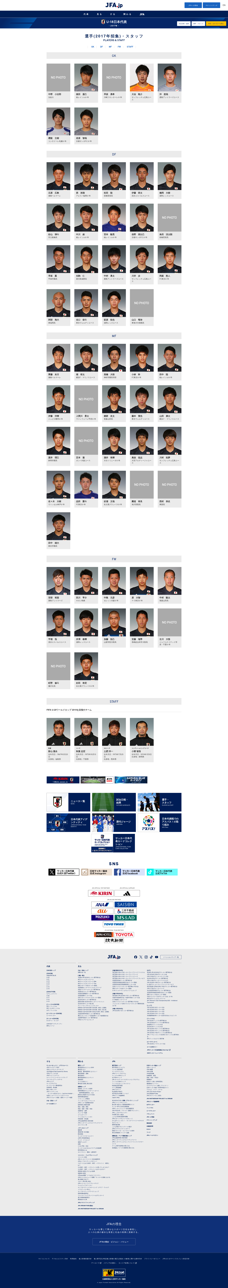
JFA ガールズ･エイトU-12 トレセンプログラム (126, 1079)
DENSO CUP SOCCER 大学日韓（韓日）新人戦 (92, 1009)
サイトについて (44, 1259)
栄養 (79, 1144)
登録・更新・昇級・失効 (85, 1109)
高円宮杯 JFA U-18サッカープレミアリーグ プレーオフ (128, 978)
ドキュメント (150, 1114)
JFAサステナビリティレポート (121, 1128)
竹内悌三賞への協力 (118, 1114)
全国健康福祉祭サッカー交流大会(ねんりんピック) (162, 1015)
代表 (86, 14)
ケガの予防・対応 (83, 1146)
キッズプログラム (52, 1083)
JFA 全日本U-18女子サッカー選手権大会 (159, 982)
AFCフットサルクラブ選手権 (155, 1038)
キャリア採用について (127, 1263)
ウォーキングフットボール (54, 1079)
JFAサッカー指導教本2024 (85, 1103)
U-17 (48, 985)
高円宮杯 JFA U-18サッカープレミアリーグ (125, 974)
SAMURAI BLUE (51, 975)
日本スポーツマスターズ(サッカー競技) (89, 997)
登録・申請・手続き (152, 1077)
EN (224, 5)
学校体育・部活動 (52, 1087)
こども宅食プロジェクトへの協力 (122, 1126)
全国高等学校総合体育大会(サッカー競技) (124, 982)
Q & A (148, 1129)
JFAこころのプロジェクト (119, 1112)
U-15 (48, 989)
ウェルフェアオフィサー (85, 1185)
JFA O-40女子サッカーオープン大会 (157, 976)
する (113, 14)
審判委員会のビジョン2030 (86, 1067)
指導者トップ (82, 1086)
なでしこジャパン (52, 994)
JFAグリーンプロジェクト (119, 1102)
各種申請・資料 (82, 1111)
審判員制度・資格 (83, 1073)
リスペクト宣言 (82, 1157)
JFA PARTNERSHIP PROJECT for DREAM (91, 1209)
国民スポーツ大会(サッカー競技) (87, 985)
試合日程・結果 (184, 23)
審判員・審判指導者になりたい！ (87, 1071)
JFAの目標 (150, 1071)
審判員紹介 (81, 1075)
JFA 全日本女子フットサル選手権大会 (158, 1022)
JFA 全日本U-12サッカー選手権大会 (123, 1010)
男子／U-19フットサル (53, 1008)
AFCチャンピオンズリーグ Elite (87, 981)
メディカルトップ (83, 1128)
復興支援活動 (116, 1124)
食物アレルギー (82, 1142)
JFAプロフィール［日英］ (154, 1095)
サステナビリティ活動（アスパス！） (158, 1085)
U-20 (48, 996)
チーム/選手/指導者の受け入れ (121, 1146)
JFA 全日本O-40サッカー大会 (155, 1007)
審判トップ (81, 1065)
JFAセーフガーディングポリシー (87, 1161)
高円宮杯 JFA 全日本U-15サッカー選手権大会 (125, 995)
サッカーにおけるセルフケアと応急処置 (89, 1148)
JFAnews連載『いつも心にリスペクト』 (90, 1175)
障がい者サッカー (52, 1089)
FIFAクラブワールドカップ (86, 1020)
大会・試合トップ (83, 970)
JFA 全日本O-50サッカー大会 (155, 1009)
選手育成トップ (116, 1065)
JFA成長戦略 (150, 1073)
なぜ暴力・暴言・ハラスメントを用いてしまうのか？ (93, 1167)
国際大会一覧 (82, 972)
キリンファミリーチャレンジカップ (57, 1077)
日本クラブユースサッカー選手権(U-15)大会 (125, 1001)
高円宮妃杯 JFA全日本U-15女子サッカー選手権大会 (162, 986)
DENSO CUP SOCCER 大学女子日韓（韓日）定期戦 (93, 1011)
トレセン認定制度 (117, 1069)
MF (110, 47)
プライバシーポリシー (152, 1259)
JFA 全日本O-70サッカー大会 (155, 1013)
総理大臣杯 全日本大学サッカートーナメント (91, 1001)
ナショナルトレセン (118, 1071)
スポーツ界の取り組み (84, 1181)
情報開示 (149, 1079)
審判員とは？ (82, 1069)
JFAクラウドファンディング (86, 1202)
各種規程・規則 (151, 1075)
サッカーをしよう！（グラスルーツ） (58, 1065)
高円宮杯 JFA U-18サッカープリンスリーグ (125, 976)
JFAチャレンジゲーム (53, 1075)
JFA (113, 1061)
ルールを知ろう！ (152, 1047)
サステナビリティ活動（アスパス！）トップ (125, 1100)
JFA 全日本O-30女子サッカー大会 (157, 974)
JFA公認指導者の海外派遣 (85, 1121)
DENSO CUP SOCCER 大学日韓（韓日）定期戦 (92, 1007)
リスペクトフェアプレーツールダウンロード (91, 1195)
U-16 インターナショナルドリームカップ (124, 990)
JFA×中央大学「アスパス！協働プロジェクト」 (126, 1110)
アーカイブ (95, 1263)
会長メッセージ (151, 1067)
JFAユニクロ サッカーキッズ (55, 1069)
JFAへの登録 (193, 5)
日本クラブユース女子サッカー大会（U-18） (160, 996)
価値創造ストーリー (152, 1083)
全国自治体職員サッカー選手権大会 (88, 993)
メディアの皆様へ (110, 1263)
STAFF (130, 47)
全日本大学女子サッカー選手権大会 (157, 978)
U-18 (48, 983)
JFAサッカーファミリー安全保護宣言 (123, 1108)
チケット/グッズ (211, 5)
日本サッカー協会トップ (154, 1065)
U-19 (48, 981)
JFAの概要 (150, 1069)
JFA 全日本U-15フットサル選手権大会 (158, 1030)
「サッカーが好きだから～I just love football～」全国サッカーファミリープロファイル (61, 1094)
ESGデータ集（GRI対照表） (155, 1081)
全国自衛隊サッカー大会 (85, 995)
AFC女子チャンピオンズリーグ (156, 998)
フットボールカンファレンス (86, 1101)
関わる (128, 14)
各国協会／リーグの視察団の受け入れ (123, 1148)
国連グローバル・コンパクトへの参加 (123, 1130)
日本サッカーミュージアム (155, 1053)
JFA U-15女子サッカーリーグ (155, 988)
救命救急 (80, 1134)
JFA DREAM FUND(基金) (85, 1205)
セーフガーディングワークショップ (88, 1191)
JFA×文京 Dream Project (154, 1091)
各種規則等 (150, 1126)
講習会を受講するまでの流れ (86, 1094)
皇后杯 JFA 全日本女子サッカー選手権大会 (159, 972)
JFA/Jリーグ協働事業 (118, 1095)
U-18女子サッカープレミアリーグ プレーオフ (160, 984)
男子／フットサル (52, 1006)
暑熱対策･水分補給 (83, 1132)
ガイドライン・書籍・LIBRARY (87, 1152)
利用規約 (73, 1259)
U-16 (48, 987)
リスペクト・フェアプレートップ (87, 1155)
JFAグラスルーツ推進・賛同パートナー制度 (59, 1097)
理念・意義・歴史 (83, 1107)
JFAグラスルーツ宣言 (53, 1067)
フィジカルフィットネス (85, 1117)
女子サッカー (150, 1104)
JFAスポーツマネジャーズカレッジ (122, 1118)
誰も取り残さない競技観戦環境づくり (123, 1104)
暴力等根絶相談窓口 (84, 1197)
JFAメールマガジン (152, 1135)
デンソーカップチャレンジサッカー (88, 1005)
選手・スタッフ (198, 23)
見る (100, 14)
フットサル (150, 1108)
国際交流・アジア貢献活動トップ (122, 1136)
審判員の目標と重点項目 (85, 1083)
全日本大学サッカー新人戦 (86, 1003)
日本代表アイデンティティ (54, 1024)
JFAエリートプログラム (119, 1073)
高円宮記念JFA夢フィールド (120, 1093)
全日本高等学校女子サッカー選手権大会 (159, 990)
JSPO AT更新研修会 (84, 1138)
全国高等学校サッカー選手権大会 (122, 980)
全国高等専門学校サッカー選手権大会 (89, 1014)
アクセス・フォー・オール (154, 1089)
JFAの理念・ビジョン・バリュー (114, 1242)
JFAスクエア (50, 1081)
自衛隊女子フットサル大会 (155, 1024)
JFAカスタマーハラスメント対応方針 (176, 1259)
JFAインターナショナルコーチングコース (90, 1123)
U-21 (48, 979)
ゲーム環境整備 (116, 1087)
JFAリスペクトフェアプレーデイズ (88, 1183)
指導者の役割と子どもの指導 (86, 1171)
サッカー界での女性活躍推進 (120, 1106)
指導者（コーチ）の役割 (85, 1088)
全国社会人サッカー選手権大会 (87, 991)
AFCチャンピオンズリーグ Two (87, 983)
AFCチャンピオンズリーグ (86, 979)
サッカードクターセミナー (86, 1136)
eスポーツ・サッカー (53, 1020)
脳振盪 (80, 1130)
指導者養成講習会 (83, 1097)
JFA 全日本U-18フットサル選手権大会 (158, 1028)
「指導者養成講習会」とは (86, 1092)
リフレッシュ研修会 (84, 1099)
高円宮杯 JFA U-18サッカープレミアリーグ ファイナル (128, 972)
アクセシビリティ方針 (60, 1259)
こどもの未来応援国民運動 (120, 1116)
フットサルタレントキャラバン (121, 1083)
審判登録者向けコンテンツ (86, 1077)
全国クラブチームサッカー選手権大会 (89, 989)
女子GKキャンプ (117, 1077)
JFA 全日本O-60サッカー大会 (155, 1011)
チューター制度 (82, 1113)
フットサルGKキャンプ (119, 1081)
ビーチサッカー (51, 1015)
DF (101, 47)
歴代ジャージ (50, 1026)
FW (119, 47)
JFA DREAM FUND (152, 1093)
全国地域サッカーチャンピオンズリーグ (89, 987)
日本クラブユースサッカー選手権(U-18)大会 (125, 986)
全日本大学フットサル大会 (155, 1026)
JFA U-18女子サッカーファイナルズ (157, 980)
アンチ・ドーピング (84, 1140)
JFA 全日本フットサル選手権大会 (157, 1020)
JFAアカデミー (116, 1089)
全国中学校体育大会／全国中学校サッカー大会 (126, 997)
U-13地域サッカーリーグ (119, 999)
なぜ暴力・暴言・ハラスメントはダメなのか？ (91, 1169)
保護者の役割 (82, 1173)
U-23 (48, 977)
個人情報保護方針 (85, 1259)
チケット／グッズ (152, 1120)
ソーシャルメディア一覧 (171, 957)
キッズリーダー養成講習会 (54, 1085)
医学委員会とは (82, 1150)
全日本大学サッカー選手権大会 (87, 999)
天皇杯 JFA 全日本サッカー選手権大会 (89, 977)
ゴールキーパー (82, 1115)
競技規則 (80, 1079)
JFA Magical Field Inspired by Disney (57, 1071)
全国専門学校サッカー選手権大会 (87, 1018)
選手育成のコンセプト (118, 1067)
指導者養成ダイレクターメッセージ (88, 1090)
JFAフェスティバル (52, 1091)
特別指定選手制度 (117, 1085)
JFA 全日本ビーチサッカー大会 (156, 1044)
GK (92, 47)
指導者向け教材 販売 (84, 1105)
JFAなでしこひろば (52, 1073)
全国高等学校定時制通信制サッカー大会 (124, 984)
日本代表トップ (51, 970)
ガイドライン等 (82, 1125)
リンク (149, 1132)
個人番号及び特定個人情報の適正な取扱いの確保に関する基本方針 (118, 1259)
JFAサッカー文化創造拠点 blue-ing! (158, 1050)
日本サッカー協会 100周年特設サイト (158, 1087)
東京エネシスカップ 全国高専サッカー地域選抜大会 (93, 1016)
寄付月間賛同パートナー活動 (120, 1132)
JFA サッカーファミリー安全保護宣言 (89, 1159)
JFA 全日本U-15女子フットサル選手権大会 (159, 1032)
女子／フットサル (52, 1010)
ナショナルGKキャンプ (119, 1075)
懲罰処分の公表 (82, 1199)
